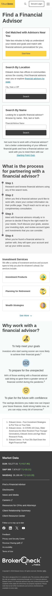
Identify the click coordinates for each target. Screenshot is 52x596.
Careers (7, 500)
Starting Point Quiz (26, 155)
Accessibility (7, 547)
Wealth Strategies (15, 305)
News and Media (10, 495)
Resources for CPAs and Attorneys (19, 505)
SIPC (44, 571)
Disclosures (8, 489)
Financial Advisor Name (15, 123)
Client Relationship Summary (16, 510)
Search (26, 96)
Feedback (6, 534)
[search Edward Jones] (25, 4)
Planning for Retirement (18, 291)
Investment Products (16, 277)
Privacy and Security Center (13, 539)
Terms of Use (7, 551)
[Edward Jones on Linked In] (10, 528)
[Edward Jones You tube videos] (23, 528)
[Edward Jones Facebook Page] (3, 528)
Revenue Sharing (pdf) (12, 543)
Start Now (26, 53)
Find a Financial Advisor (14, 484)
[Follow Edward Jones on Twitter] (16, 528)
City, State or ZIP (12, 87)
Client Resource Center (13, 516)
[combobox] (26, 91)
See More (24, 315)
